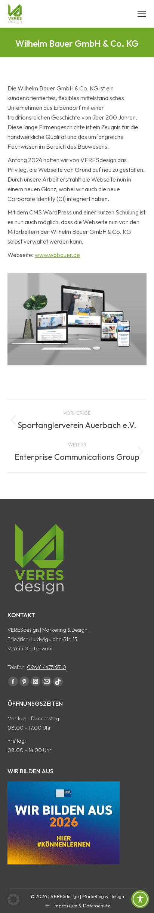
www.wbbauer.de (57, 255)
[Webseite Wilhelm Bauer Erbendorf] (77, 319)
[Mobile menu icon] (142, 14)
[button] (13, 899)
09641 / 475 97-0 (46, 667)
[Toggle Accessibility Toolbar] (140, 899)
